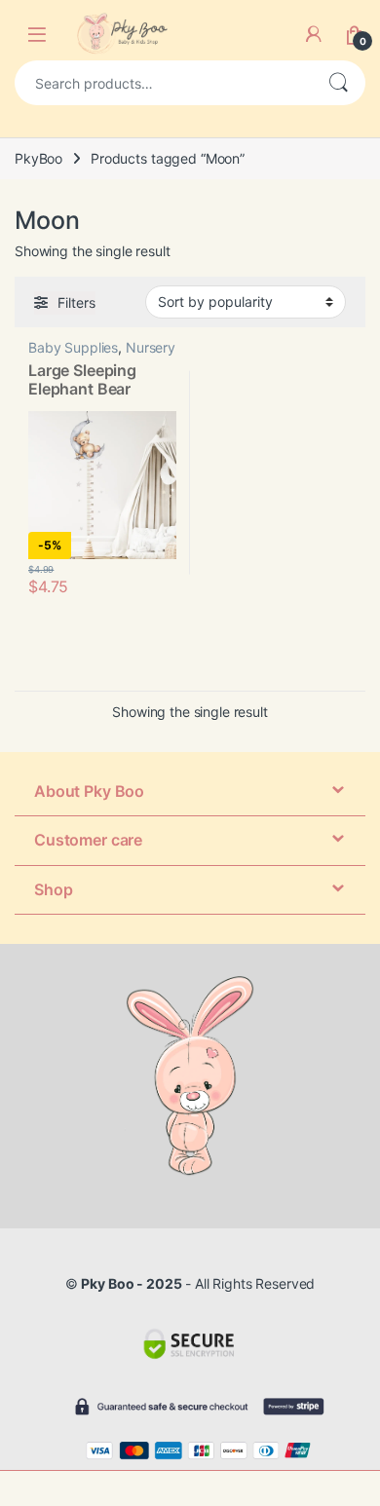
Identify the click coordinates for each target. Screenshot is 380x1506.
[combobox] (163, 82)
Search (338, 82)
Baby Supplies (73, 347)
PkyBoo (38, 158)
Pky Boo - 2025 (131, 1283)
